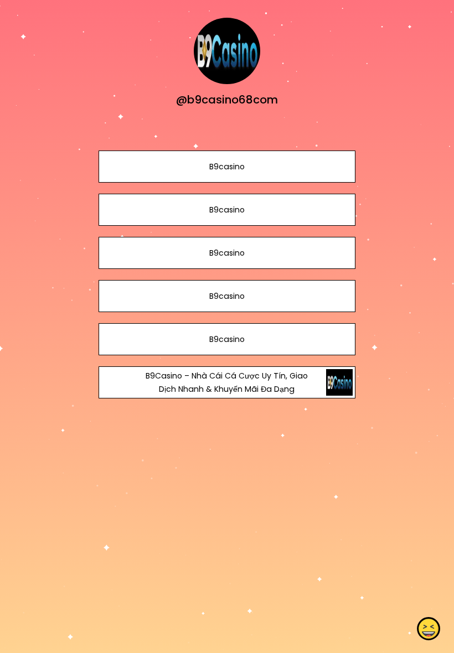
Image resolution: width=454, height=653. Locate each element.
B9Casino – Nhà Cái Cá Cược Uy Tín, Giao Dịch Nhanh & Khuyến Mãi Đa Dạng (227, 382)
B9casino (227, 166)
